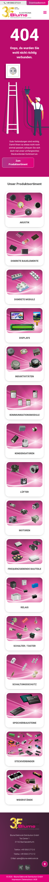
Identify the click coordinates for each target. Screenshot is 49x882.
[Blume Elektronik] (9, 12)
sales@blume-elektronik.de (27, 858)
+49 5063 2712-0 (14, 3)
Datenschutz (27, 879)
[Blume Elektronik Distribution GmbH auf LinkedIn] (28, 867)
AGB (35, 879)
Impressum (16, 879)
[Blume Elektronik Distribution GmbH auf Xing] (21, 867)
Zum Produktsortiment (18, 162)
